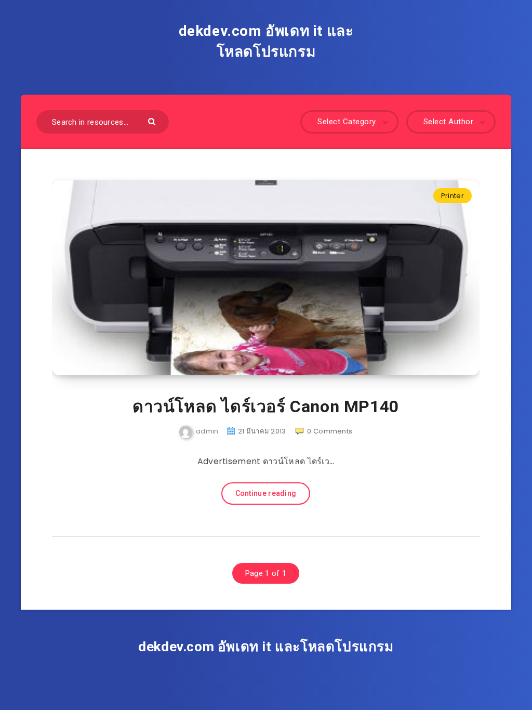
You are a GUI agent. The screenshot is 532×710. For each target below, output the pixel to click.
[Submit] (153, 120)
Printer (452, 196)
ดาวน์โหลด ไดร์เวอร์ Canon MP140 (265, 406)
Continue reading (266, 493)
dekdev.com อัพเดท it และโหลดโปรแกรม (266, 41)
